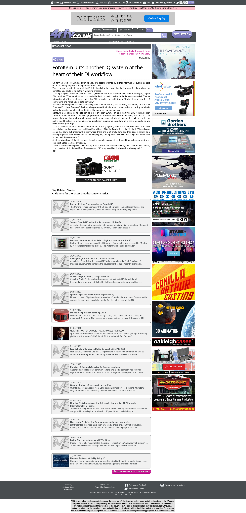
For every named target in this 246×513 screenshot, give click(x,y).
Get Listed (159, 3)
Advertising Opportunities (104, 487)
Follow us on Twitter (136, 488)
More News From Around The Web (133, 471)
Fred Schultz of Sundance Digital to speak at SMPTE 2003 (97, 349)
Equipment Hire (135, 3)
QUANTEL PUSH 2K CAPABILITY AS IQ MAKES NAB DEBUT (97, 331)
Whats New (105, 485)
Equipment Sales (118, 3)
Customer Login (68, 487)
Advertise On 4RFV (86, 3)
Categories (68, 490)
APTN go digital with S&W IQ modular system (92, 258)
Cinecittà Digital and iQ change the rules (89, 277)
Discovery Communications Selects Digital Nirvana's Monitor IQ (100, 240)
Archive (142, 30)
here (157, 8)
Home (56, 3)
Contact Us (170, 3)
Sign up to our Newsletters (174, 485)
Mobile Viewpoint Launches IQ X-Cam (88, 313)
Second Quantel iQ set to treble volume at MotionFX (95, 222)
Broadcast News (69, 3)
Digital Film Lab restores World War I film (90, 440)
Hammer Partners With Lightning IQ (87, 458)
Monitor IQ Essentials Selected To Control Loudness (95, 367)
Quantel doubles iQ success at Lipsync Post (91, 385)
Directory (97, 30)
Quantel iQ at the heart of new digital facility (92, 295)
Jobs (148, 3)
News (149, 30)
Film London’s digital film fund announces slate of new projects (100, 422)
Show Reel (103, 3)
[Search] (164, 35)
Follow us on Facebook (137, 485)
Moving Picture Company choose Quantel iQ (91, 204)
